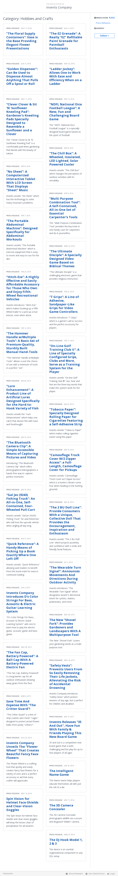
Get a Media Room (96, 873)
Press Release (12, 28)
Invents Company (59, 7)
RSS (113, 18)
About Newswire (76, 873)
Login (112, 873)
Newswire (8, 873)
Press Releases (103, 22)
